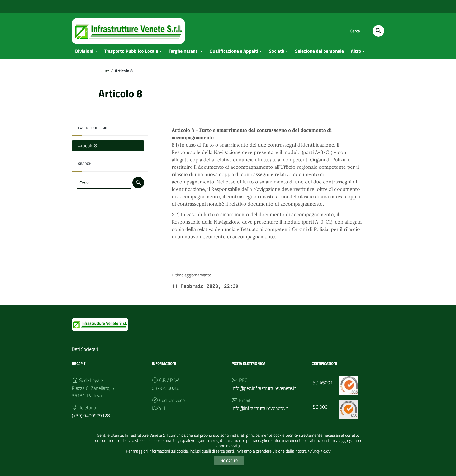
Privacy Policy (319, 451)
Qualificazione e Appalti (234, 51)
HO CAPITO (229, 460)
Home (103, 70)
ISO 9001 (321, 406)
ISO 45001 (323, 382)
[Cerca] (378, 31)
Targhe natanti (184, 51)
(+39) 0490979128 (91, 415)
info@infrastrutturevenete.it (260, 408)
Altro (356, 51)
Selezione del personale (319, 51)
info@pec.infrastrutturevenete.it (264, 388)
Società (276, 51)
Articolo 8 (87, 145)
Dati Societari (85, 349)
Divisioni (84, 51)
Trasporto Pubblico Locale (131, 51)
